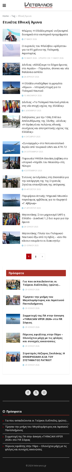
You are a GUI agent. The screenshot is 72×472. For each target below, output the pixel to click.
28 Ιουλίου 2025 (30, 227)
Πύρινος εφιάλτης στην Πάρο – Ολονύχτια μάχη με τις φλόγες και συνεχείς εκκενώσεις (43, 338)
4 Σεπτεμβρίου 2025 (32, 170)
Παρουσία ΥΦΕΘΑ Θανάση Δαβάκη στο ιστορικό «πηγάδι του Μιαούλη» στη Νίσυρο (45, 162)
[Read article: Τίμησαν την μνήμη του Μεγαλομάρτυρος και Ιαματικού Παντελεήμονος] (13, 300)
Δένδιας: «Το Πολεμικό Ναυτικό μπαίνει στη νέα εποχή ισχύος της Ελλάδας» (45, 103)
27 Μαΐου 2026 (30, 39)
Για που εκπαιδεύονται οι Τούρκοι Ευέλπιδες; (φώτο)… (41, 283)
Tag (13, 16)
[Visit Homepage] (38, 5)
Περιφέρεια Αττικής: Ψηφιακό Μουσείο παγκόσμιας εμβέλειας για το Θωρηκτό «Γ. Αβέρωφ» (45, 199)
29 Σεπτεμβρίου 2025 (33, 151)
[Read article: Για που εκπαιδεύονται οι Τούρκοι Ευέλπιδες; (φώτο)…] (13, 285)
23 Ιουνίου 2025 (31, 245)
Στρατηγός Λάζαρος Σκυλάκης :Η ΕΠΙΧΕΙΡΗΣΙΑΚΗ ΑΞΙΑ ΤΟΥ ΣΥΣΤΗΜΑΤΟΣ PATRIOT (44, 357)
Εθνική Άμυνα (24, 16)
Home (6, 16)
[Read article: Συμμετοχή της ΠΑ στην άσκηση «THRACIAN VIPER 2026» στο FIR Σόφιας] (13, 319)
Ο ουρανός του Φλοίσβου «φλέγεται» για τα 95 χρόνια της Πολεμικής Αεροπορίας (44, 49)
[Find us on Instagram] (44, 392)
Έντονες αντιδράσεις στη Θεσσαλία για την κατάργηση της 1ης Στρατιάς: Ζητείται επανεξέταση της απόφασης (45, 180)
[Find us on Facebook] (28, 392)
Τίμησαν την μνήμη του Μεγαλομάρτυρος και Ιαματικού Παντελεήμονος (43, 300)
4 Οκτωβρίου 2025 (31, 136)
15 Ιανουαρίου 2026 (32, 95)
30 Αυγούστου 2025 (32, 189)
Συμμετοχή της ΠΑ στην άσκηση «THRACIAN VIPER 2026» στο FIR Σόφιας (43, 319)
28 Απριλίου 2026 (31, 77)
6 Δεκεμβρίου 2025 (32, 110)
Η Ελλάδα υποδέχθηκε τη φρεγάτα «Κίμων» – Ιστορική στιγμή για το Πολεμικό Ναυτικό (42, 87)
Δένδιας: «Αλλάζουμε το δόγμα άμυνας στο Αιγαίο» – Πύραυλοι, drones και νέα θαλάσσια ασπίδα (45, 68)
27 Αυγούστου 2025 (32, 208)
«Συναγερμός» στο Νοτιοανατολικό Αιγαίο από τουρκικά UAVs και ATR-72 (44, 145)
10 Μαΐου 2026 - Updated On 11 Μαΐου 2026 (43, 58)
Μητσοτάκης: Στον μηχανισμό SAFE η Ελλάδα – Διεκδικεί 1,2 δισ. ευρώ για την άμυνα (45, 218)
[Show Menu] (4, 5)
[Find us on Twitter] (36, 393)
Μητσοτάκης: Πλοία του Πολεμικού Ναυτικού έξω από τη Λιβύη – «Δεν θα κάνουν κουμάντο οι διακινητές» (44, 236)
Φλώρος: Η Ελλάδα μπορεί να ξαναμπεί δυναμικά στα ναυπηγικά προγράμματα (45, 32)
